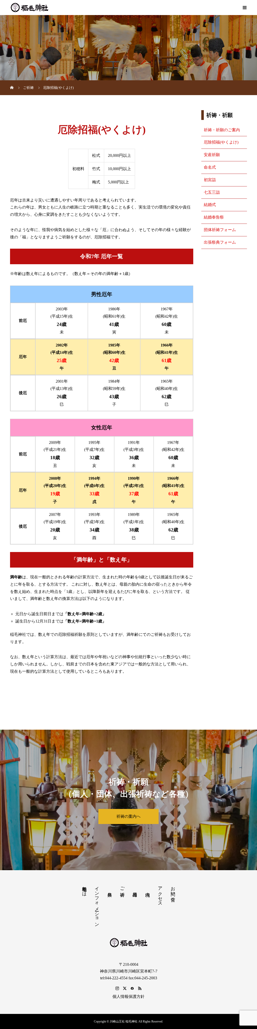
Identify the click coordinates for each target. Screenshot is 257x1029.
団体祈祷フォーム (220, 230)
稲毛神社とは (84, 888)
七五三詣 (212, 192)
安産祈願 (212, 155)
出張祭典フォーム (220, 242)
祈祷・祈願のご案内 (222, 130)
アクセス (160, 893)
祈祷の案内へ (128, 816)
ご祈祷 (122, 886)
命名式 (210, 167)
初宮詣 (210, 180)
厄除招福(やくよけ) (221, 142)
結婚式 (210, 204)
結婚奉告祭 (214, 217)
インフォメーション (96, 904)
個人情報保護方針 (128, 996)
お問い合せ (172, 891)
